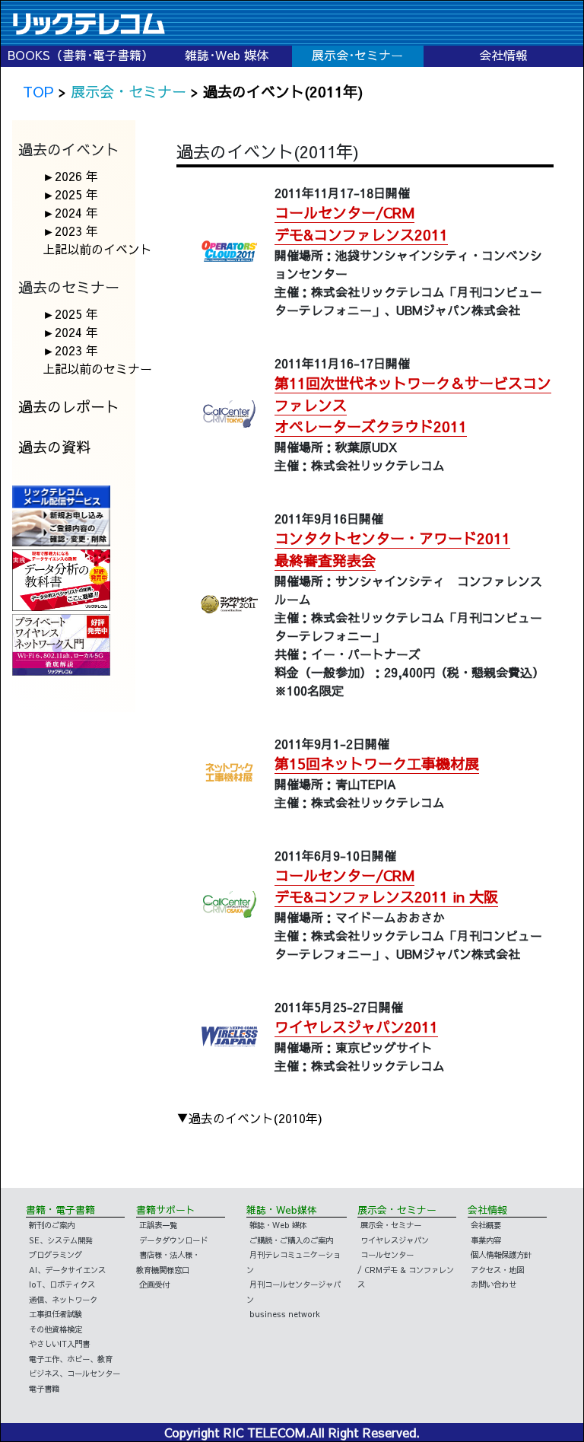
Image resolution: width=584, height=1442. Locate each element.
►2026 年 (70, 175)
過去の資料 (54, 447)
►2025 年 (70, 194)
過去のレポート (68, 406)
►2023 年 (70, 230)
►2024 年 (70, 212)
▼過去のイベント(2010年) (249, 1117)
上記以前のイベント (97, 248)
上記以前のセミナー (97, 368)
